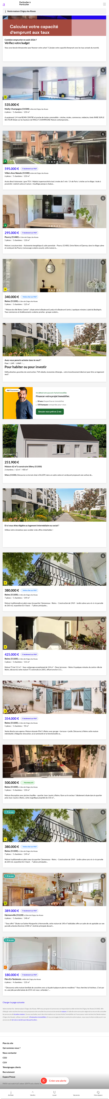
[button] (49, 97)
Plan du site (8, 1043)
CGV (5, 1062)
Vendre (32, 1095)
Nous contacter (10, 1053)
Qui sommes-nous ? (11, 1048)
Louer (55, 1095)
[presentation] (5, 84)
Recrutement (9, 1072)
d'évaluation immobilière (37, 1017)
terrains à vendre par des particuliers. (24, 1020)
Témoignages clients (12, 1067)
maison (63, 1011)
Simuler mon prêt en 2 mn (49, 411)
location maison (19, 1014)
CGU (5, 1057)
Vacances (76, 1095)
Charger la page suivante (13, 1002)
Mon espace (98, 1095)
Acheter (11, 1095)
